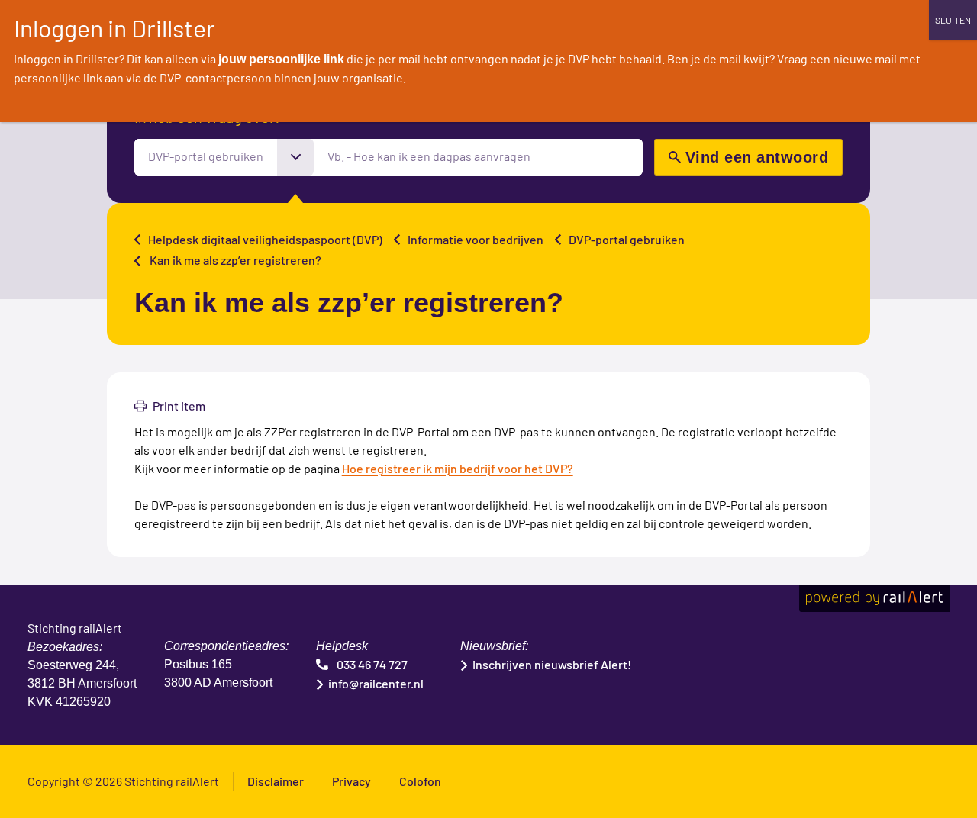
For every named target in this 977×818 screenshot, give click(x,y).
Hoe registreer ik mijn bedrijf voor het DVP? (457, 468)
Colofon (420, 781)
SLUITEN (953, 19)
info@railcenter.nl (376, 683)
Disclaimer (275, 781)
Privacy (351, 781)
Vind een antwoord (757, 157)
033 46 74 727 (372, 664)
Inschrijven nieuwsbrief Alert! (551, 664)
